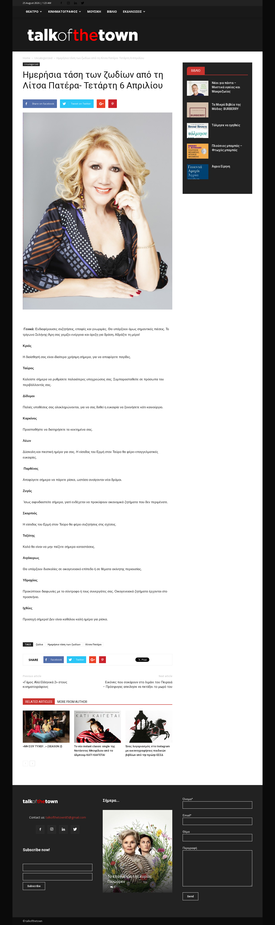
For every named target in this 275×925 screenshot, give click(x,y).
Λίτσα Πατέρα (93, 644)
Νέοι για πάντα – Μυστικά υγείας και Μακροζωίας (226, 87)
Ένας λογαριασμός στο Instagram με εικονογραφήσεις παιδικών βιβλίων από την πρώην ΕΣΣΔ (147, 750)
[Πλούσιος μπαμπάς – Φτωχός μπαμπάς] (197, 151)
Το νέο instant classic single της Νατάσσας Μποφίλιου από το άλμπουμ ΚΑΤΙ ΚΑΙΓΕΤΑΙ (94, 750)
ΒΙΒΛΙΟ (112, 11)
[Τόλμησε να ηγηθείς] (197, 130)
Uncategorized (43, 58)
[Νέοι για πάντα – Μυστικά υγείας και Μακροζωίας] (197, 88)
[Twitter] (82, 3)
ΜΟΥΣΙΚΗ (94, 11)
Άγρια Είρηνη (221, 166)
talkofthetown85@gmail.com (66, 817)
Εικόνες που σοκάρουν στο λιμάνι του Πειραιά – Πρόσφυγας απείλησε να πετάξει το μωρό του (137, 684)
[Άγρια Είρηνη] (197, 171)
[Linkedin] (75, 3)
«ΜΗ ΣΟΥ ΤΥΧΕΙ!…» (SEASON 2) (42, 746)
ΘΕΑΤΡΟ (32, 11)
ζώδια (39, 644)
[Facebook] (61, 3)
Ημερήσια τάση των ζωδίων (64, 644)
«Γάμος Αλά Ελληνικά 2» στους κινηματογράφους (45, 684)
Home (26, 58)
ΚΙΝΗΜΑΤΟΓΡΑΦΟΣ (63, 11)
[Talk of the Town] (138, 35)
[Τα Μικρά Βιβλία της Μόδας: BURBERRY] (197, 109)
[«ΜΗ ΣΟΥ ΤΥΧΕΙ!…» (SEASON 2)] (46, 727)
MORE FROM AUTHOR (72, 701)
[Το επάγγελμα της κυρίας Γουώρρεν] (137, 853)
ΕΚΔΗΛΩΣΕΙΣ (132, 11)
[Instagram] (68, 3)
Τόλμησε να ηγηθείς (226, 125)
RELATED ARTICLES (38, 701)
